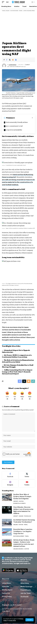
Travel (26, 524)
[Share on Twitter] (9, 59)
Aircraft (15, 516)
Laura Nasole (12, 64)
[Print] (16, 59)
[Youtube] (27, 483)
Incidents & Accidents (19, 503)
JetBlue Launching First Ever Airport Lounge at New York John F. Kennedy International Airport (17, 372)
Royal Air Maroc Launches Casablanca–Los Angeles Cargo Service (22, 531)
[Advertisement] (18, 26)
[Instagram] (10, 483)
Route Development (18, 536)
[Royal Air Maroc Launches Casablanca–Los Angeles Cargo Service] (7, 532)
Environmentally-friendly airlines (17, 122)
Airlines (21, 516)
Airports (15, 501)
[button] (29, 619)
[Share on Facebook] (6, 59)
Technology (27, 516)
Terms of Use (12, 620)
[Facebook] (10, 475)
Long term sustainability (14, 130)
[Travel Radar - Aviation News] (18, 2)
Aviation (21, 501)
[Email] (12, 59)
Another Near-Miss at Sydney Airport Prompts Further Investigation (22, 497)
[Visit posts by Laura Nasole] (4, 66)
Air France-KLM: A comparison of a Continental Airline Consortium (17, 356)
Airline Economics (18, 548)
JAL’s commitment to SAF (14, 126)
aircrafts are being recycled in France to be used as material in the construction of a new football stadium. (18, 182)
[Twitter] (27, 475)
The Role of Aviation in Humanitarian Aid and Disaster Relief (18, 361)
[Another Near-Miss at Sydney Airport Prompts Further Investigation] (7, 497)
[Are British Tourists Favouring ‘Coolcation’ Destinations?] (7, 522)
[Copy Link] (33, 381)
